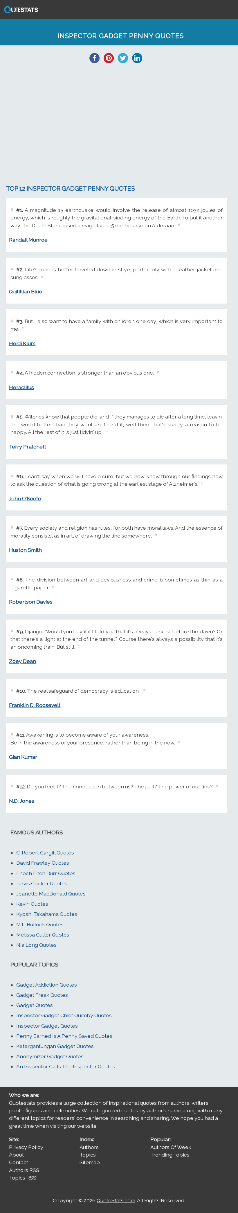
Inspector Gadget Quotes (47, 1026)
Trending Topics (170, 1155)
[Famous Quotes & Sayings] (20, 13)
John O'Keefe (25, 498)
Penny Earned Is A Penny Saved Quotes (64, 1036)
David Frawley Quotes (42, 863)
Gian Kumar (23, 757)
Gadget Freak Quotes (42, 995)
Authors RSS (24, 1170)
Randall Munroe (28, 240)
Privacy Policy (26, 1147)
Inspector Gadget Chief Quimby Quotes (64, 1015)
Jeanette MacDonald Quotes (51, 894)
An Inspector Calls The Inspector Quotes (65, 1066)
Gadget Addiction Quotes (46, 985)
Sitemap (90, 1162)
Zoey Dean (22, 661)
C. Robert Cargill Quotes (45, 853)
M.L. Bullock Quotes (40, 924)
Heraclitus (21, 387)
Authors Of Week (170, 1147)
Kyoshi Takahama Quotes (46, 914)
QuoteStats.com (116, 1200)
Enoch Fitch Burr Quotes (45, 873)
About (16, 1155)
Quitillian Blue (25, 291)
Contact (18, 1162)
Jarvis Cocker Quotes (41, 883)
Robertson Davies (31, 602)
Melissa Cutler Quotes (42, 935)
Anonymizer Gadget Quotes (50, 1056)
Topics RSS (22, 1178)
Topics (88, 1155)
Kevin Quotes (32, 904)
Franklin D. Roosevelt (34, 705)
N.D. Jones (21, 801)
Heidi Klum (22, 343)
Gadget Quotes (34, 1005)
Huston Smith (25, 550)
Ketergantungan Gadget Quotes (55, 1046)
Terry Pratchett (27, 447)
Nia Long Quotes (36, 945)
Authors (89, 1147)
